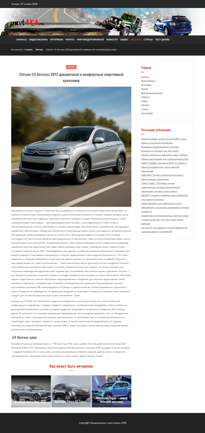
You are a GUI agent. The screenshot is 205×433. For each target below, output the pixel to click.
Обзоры (136, 39)
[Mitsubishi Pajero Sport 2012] (31, 391)
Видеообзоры (38, 39)
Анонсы (21, 39)
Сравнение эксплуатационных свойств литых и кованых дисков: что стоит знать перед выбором (165, 219)
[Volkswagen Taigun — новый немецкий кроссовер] (111, 391)
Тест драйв (162, 39)
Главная (29, 49)
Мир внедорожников (90, 39)
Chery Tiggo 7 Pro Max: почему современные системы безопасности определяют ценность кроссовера (160, 187)
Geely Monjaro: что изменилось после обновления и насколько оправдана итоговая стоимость (165, 207)
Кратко (70, 39)
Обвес (124, 39)
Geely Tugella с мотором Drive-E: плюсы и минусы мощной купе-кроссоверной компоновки (164, 167)
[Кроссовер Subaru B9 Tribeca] (71, 391)
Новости (112, 39)
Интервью (56, 39)
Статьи (148, 39)
